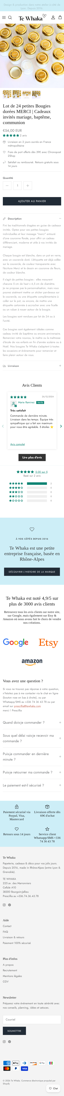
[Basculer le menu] (4, 17)
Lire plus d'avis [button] (32, 457)
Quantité (8, 178)
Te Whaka (15, 1080)
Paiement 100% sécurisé (17, 943)
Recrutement (10, 970)
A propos (8, 965)
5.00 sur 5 (41, 472)
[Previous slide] (3, 426)
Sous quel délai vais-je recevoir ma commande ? (28, 738)
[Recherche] (12, 17)
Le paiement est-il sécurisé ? (23, 785)
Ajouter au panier (32, 201)
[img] (18, 397)
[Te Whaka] (32, 17)
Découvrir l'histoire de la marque (32, 572)
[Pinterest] (9, 905)
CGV (6, 982)
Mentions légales (12, 976)
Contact (7, 926)
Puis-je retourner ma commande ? (27, 772)
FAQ (5, 932)
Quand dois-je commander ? (24, 722)
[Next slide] (61, 426)
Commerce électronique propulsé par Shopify (29, 1082)
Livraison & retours (13, 937)
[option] (32, 56)
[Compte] (52, 17)
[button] (11, 135)
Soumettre (14, 1031)
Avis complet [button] (17, 444)
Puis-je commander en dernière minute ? (26, 756)
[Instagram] (4, 905)
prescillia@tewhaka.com (27, 706)
